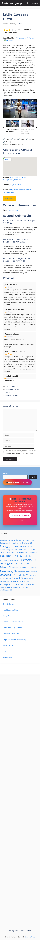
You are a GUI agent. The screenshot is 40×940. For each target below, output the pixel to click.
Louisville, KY (23, 563)
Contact (28, 931)
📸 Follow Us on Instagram (17, 482)
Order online (13, 210)
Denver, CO (5, 552)
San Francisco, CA (19, 584)
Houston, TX (8, 556)
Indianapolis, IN (24, 556)
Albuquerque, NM (13, 389)
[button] (27, 3)
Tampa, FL (26, 587)
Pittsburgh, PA (5, 578)
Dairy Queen (8, 616)
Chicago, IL (6, 546)
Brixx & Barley (8, 604)
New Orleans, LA (34, 567)
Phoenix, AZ (32, 575)
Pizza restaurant (12, 386)
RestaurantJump (12, 3)
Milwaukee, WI (16, 567)
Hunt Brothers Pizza (10, 610)
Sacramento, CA (6, 581)
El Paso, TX (14, 552)
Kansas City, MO (14, 560)
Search (5, 473)
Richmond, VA (28, 578)
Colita (5, 651)
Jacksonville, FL (4, 560)
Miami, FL (5, 567)
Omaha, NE (34, 572)
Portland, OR (17, 578)
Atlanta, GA (19, 540)
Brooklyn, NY (16, 543)
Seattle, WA (5, 587)
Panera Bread (8, 645)
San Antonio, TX (21, 581)
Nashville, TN (24, 567)
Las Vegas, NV (28, 560)
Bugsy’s (8, 392)
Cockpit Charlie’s (12, 395)
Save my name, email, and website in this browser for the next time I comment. (20, 452)
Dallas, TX (31, 549)
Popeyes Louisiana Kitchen (13, 622)
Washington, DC (6, 590)
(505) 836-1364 (15, 185)
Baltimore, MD (5, 543)
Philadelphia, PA (21, 575)
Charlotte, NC (27, 543)
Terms (22, 931)
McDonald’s (7, 657)
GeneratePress (30, 937)
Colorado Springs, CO (6, 550)
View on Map (9, 198)
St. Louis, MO (16, 587)
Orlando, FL (6, 574)
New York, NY (8, 571)
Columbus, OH (20, 549)
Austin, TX (29, 540)
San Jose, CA (32, 585)
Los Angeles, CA (8, 563)
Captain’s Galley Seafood (12, 628)
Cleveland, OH (31, 546)
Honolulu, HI (33, 552)
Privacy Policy (13, 931)
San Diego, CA (5, 584)
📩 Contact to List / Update (20, 515)
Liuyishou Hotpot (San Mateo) (14, 639)
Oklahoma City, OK (24, 572)
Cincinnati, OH (20, 546)
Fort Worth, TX (24, 552)
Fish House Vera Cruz (11, 634)
